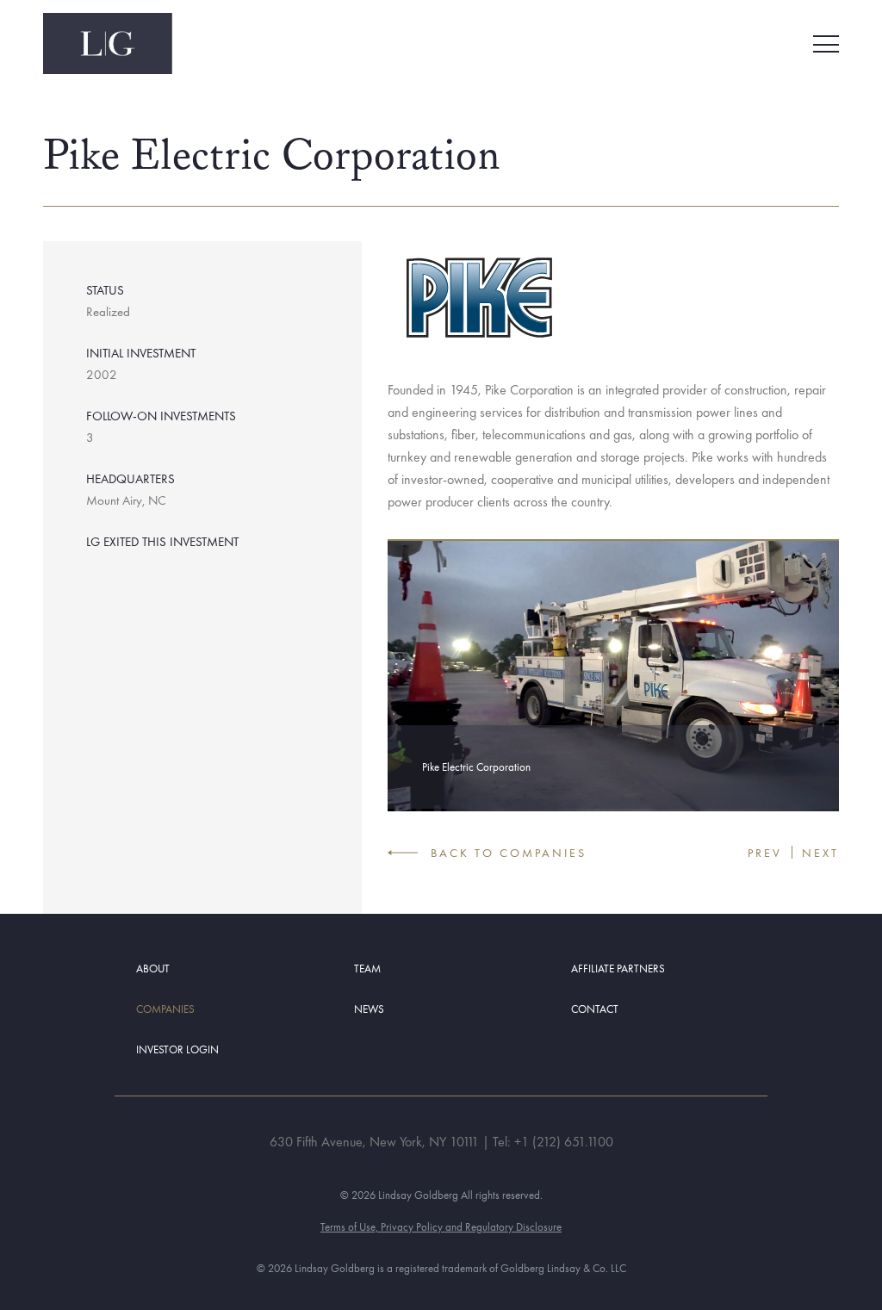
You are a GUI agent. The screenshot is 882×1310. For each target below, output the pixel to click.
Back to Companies (509, 852)
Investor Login (177, 1049)
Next (820, 852)
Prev (765, 852)
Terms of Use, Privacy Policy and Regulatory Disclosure (441, 1227)
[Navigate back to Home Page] (107, 43)
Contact (594, 1009)
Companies (165, 1009)
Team (367, 968)
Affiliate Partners (618, 968)
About (153, 968)
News (369, 1009)
